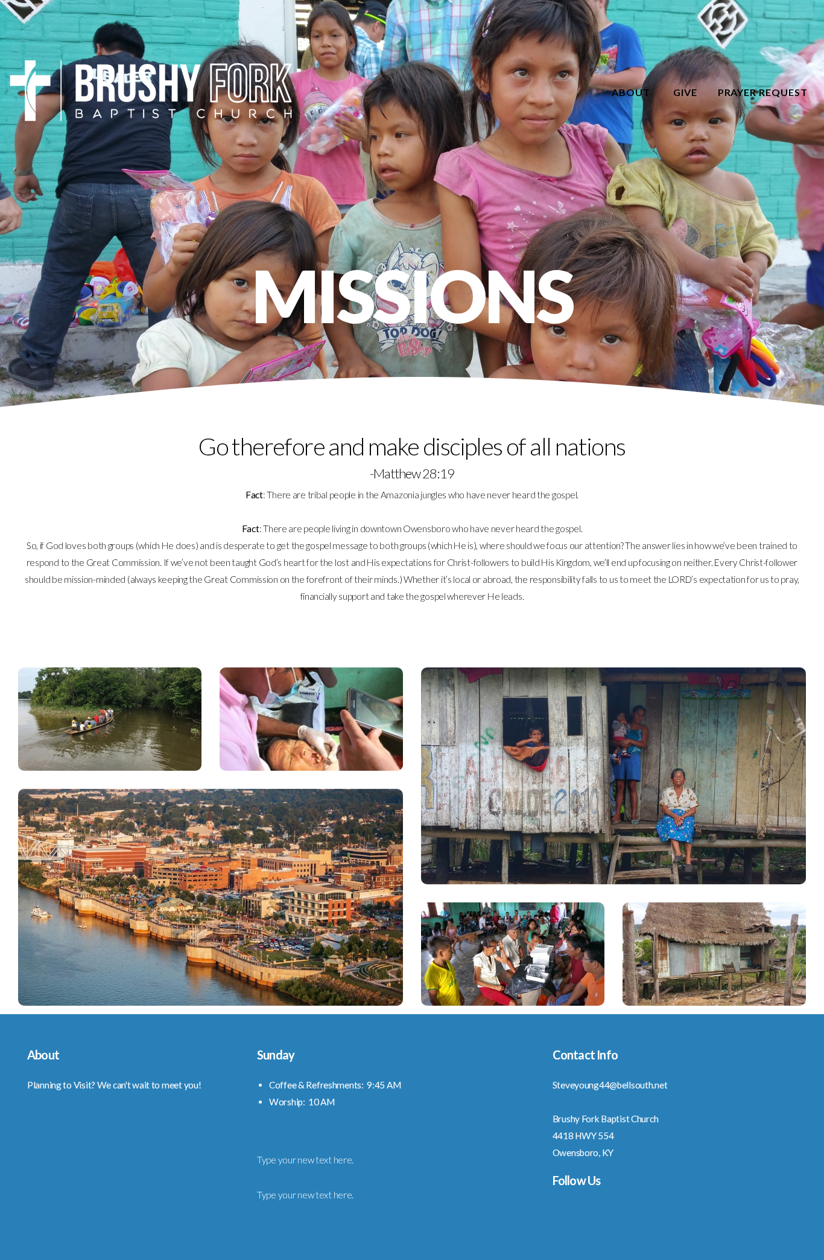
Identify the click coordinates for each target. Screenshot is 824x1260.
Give (685, 92)
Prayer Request (763, 92)
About (632, 92)
